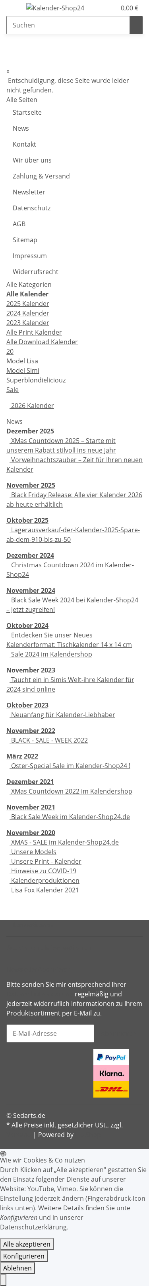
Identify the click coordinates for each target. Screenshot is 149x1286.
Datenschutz (31, 208)
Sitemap (25, 239)
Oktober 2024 (27, 625)
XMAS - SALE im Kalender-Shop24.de (64, 842)
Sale (12, 389)
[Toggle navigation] (16, 9)
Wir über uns (32, 160)
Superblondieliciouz (36, 380)
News (21, 128)
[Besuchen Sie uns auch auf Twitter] (12, 1064)
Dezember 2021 (30, 781)
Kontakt (24, 144)
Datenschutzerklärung (39, 994)
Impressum (30, 255)
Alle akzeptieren (26, 1244)
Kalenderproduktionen (44, 880)
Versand (18, 1134)
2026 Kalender (32, 405)
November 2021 (30, 807)
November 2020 (30, 832)
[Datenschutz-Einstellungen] (3, 1280)
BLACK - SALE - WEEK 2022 (49, 740)
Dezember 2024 (30, 555)
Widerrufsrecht (35, 271)
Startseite (27, 112)
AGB (19, 224)
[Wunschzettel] (110, 8)
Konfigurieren (24, 1256)
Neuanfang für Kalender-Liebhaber (62, 714)
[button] (101, 8)
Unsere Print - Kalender (45, 861)
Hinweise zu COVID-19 (43, 870)
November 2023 (30, 670)
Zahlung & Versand (41, 176)
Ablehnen (17, 1268)
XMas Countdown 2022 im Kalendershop (71, 791)
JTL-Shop (88, 1134)
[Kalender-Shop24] (55, 8)
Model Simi (22, 370)
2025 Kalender (27, 303)
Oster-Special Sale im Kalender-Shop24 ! (70, 765)
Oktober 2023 (27, 705)
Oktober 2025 (27, 520)
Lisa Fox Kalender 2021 (44, 890)
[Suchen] (136, 25)
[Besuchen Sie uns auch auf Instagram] (12, 1074)
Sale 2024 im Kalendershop (51, 654)
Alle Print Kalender (34, 332)
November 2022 (30, 730)
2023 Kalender (27, 322)
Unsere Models (33, 851)
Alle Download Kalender (42, 341)
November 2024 (30, 590)
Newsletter (29, 192)
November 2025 (30, 485)
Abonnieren (118, 1033)
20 (10, 351)
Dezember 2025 (30, 431)
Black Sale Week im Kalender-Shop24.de (70, 816)
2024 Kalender (27, 313)
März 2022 (22, 756)
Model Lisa (22, 361)
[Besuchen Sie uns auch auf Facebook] (12, 1054)
